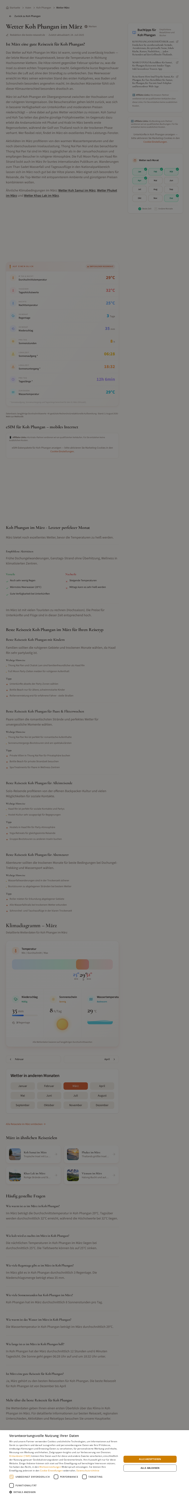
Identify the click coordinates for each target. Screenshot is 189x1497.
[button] (64, 1492)
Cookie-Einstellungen (51, 1470)
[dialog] (94, 1463)
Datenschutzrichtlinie (87, 1470)
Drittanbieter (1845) (20, 1456)
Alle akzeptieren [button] (150, 1459)
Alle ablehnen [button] (150, 1468)
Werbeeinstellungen (50, 1466)
